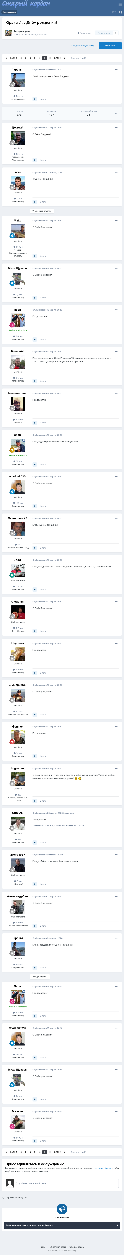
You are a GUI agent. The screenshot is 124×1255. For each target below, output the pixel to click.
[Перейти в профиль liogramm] (18, 779)
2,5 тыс (19, 378)
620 (19, 544)
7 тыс (19, 881)
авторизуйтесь (103, 1168)
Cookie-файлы (76, 1247)
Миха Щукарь (17, 268)
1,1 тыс (19, 198)
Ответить (110, 45)
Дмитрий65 (17, 684)
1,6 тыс (19, 1138)
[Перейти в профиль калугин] (8, 33)
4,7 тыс (19, 628)
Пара (17, 309)
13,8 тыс (19, 586)
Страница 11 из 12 (79, 58)
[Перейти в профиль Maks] (18, 231)
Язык (43, 1247)
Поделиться (85, 33)
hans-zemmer (17, 393)
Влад (17, 559)
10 (40, 58)
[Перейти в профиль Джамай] (18, 138)
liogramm (17, 768)
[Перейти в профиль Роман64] (18, 362)
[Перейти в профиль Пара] (18, 320)
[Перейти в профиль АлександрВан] (18, 907)
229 (19, 795)
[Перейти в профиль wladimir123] (18, 487)
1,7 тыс (19, 711)
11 (44, 58)
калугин (25, 31)
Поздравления (39, 34)
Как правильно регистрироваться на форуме (29, 1225)
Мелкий (17, 1111)
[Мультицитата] (35, 99)
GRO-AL (17, 812)
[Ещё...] (116, 70)
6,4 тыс (19, 336)
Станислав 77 (17, 518)
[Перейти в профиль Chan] (18, 445)
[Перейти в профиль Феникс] (18, 737)
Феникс (17, 726)
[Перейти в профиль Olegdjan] (18, 612)
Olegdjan (17, 601)
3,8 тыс (19, 669)
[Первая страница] (6, 58)
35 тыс (19, 461)
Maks (17, 220)
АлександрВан (17, 896)
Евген (17, 172)
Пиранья (17, 69)
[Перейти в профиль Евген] (18, 183)
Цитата (43, 99)
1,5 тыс (19, 247)
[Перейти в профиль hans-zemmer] (18, 404)
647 (19, 839)
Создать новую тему (83, 45)
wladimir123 (17, 476)
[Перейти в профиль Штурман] (18, 654)
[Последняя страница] (64, 58)
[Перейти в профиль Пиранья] (18, 80)
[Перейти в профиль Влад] (18, 570)
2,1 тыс (19, 294)
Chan (17, 434)
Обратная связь (58, 1247)
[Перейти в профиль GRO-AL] (18, 823)
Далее (57, 58)
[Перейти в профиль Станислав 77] (18, 529)
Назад (13, 58)
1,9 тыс (19, 96)
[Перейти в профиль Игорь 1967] (18, 865)
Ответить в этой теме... (34, 1183)
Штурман (17, 643)
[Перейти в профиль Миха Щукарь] (18, 279)
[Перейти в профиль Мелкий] (18, 1122)
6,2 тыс (19, 922)
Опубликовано (47, 69)
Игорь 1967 (17, 854)
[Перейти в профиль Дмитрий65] (18, 695)
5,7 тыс (19, 419)
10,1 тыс (19, 503)
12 (50, 58)
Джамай (17, 127)
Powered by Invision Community (62, 1250)
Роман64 (17, 351)
